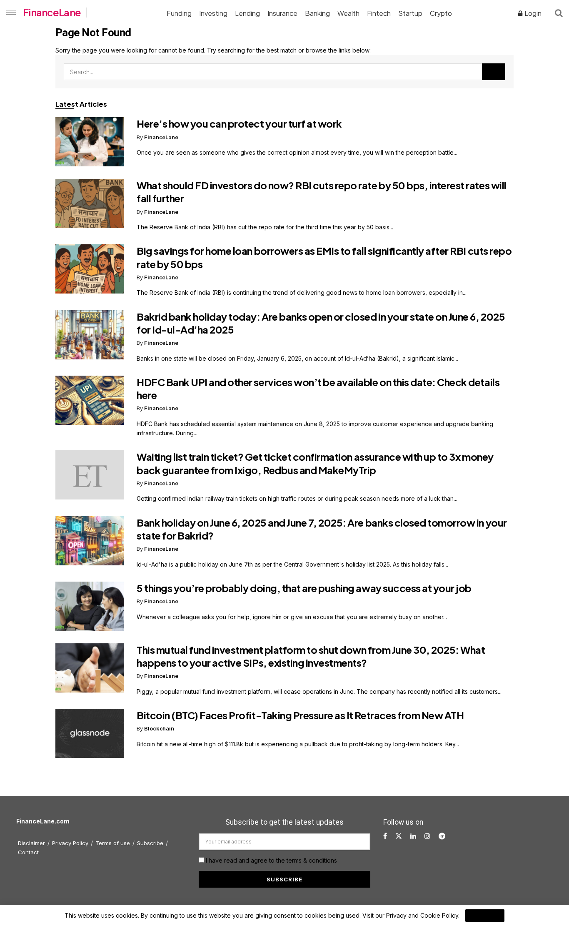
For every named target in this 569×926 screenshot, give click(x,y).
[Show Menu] (9, 12)
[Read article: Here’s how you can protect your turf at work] (89, 141)
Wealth (348, 13)
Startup (410, 13)
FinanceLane (52, 12)
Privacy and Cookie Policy (422, 915)
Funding (179, 13)
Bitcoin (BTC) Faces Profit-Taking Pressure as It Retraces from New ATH (300, 715)
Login (532, 13)
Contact (28, 852)
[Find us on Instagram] (427, 836)
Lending (247, 13)
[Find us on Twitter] (398, 836)
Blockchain (159, 728)
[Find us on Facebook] (385, 836)
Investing (213, 13)
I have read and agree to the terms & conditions (271, 860)
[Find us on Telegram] (442, 836)
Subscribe (150, 843)
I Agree (485, 915)
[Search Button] (559, 12)
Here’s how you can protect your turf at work (239, 123)
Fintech (379, 13)
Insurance (282, 13)
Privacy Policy (70, 843)
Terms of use (112, 843)
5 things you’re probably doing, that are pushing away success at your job (304, 588)
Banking (317, 13)
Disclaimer (31, 843)
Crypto (441, 13)
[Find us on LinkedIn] (413, 836)
